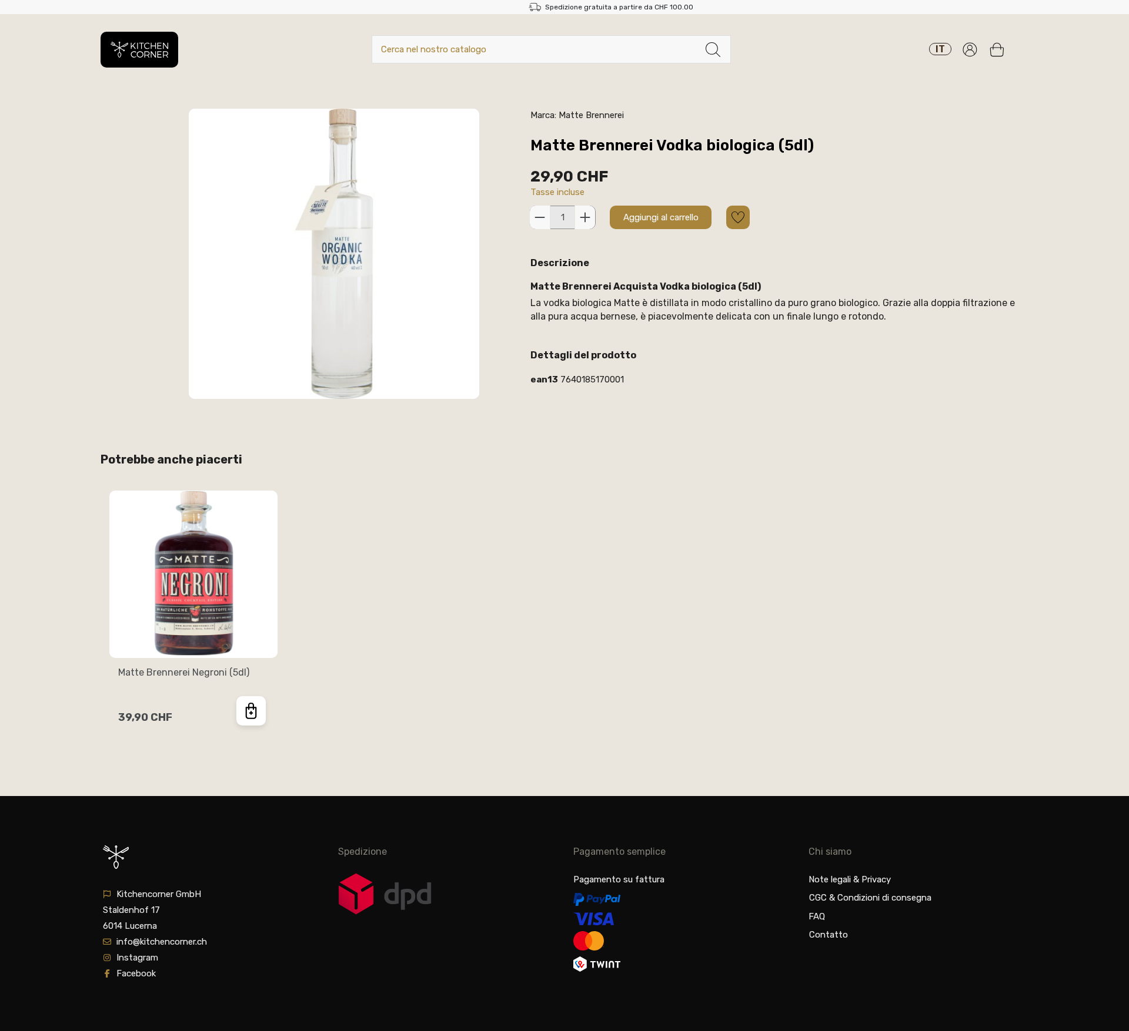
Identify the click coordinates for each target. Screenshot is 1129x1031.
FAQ (817, 916)
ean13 (544, 379)
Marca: (543, 115)
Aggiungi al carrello (661, 217)
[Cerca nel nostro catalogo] (713, 49)
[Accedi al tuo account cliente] (970, 49)
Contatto (828, 934)
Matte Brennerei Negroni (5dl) (183, 672)
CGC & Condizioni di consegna (870, 897)
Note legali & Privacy (850, 879)
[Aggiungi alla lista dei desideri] (738, 217)
